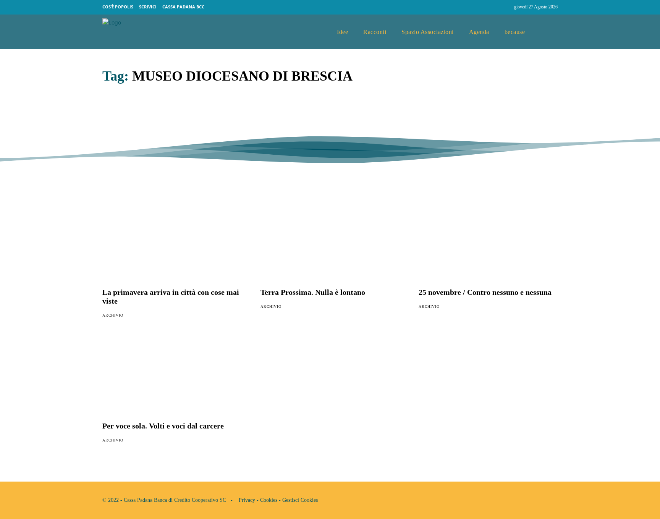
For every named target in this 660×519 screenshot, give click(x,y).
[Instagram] (505, 7)
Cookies (268, 500)
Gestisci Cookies (300, 500)
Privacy (247, 500)
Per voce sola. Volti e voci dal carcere (163, 426)
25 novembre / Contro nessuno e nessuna (485, 292)
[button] (549, 32)
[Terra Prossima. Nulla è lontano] (330, 242)
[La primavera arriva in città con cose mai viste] (171, 242)
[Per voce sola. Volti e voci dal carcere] (171, 376)
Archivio (113, 132)
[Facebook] (490, 7)
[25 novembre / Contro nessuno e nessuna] (488, 242)
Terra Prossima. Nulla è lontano (312, 292)
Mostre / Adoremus (155, 115)
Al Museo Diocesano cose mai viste (437, 115)
